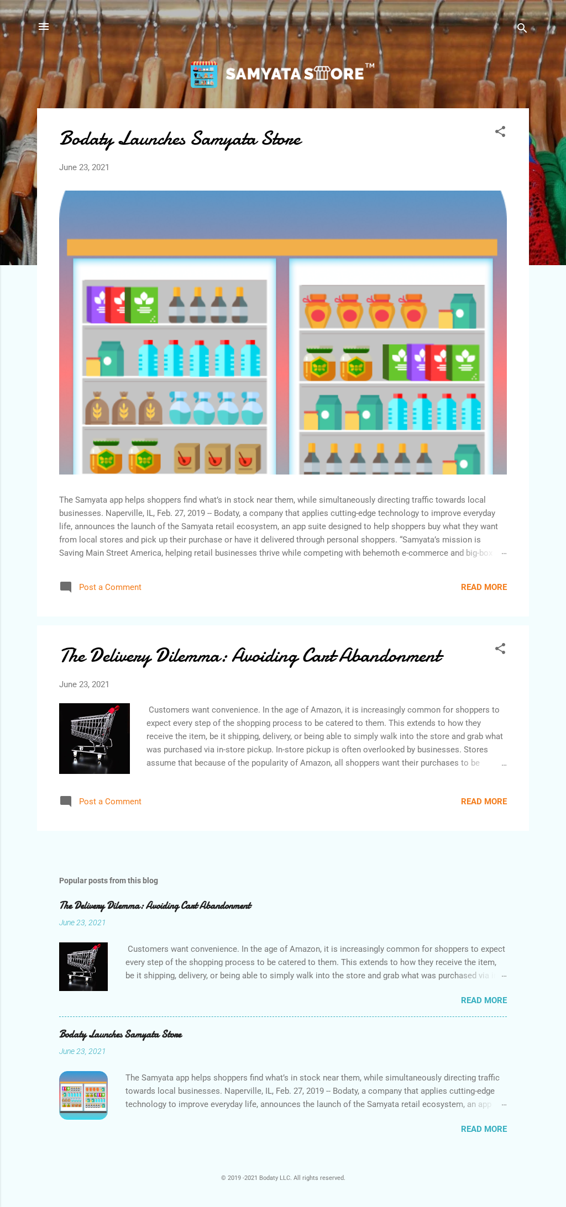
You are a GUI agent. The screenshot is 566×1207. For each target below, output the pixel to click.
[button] (500, 133)
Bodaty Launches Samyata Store (179, 138)
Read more (484, 587)
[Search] (522, 30)
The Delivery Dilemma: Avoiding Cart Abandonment (249, 655)
